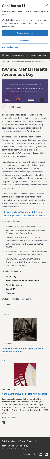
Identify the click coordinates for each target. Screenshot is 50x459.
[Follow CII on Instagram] (41, 454)
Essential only (25, 41)
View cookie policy (10, 47)
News (10, 62)
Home (4, 62)
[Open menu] (3, 55)
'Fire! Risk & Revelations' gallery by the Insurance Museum (22, 350)
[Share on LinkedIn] (3, 423)
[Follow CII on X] (34, 454)
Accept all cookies (25, 33)
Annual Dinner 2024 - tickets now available (24, 394)
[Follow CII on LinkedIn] (46, 454)
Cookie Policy (22, 446)
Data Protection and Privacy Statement (19, 441)
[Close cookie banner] (47, 5)
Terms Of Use (8, 446)
